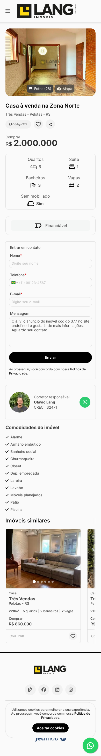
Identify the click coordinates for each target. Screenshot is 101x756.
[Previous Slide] (9, 62)
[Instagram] (70, 689)
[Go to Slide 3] (42, 582)
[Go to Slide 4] (45, 582)
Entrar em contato (25, 247)
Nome (16, 255)
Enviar (50, 357)
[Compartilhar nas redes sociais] (50, 124)
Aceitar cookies (50, 728)
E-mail (16, 294)
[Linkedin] (57, 689)
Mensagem (19, 313)
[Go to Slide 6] (53, 582)
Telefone (18, 275)
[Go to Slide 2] (38, 582)
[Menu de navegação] (7, 11)
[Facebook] (43, 689)
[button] (50, 62)
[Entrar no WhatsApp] (85, 402)
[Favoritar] (38, 124)
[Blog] (30, 689)
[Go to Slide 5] (49, 582)
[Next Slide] (91, 62)
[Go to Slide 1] (34, 581)
